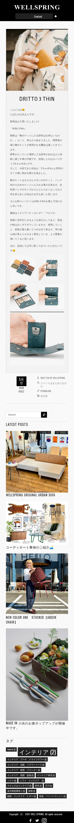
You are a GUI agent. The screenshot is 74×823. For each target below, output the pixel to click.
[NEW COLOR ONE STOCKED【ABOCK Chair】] (37, 584)
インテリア (37, 751)
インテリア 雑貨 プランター (23, 769)
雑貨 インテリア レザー (21, 796)
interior (11, 749)
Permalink (45, 391)
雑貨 (31, 790)
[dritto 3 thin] (37, 60)
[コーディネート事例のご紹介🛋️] (37, 522)
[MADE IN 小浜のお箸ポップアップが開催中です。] (37, 674)
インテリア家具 (45, 775)
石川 (48, 785)
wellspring (59, 378)
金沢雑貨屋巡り (16, 790)
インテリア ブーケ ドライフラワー (26, 759)
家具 (38, 785)
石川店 (44, 396)
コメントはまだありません (53, 384)
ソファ (11, 780)
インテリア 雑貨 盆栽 (20, 775)
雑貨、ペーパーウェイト (52, 796)
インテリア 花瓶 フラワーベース (25, 764)
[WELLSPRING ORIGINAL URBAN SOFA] (37, 461)
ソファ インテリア (32, 780)
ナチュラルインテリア (19, 785)
